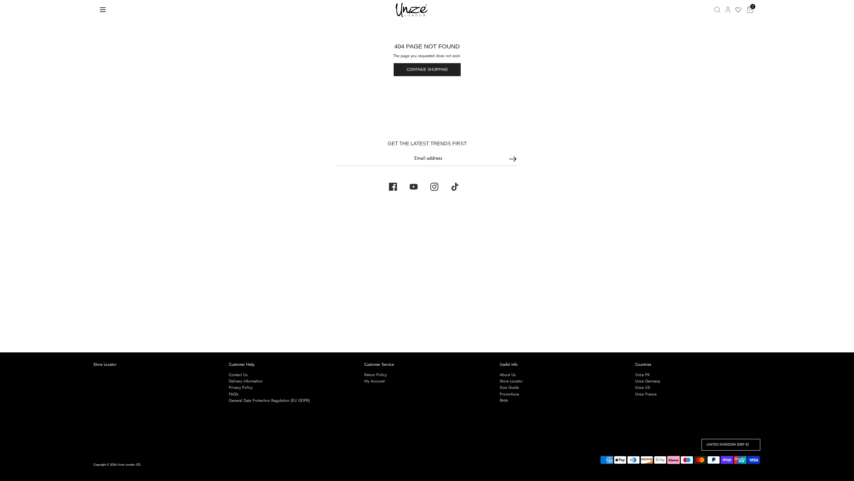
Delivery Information (246, 381)
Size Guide (509, 387)
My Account (374, 381)
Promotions (509, 394)
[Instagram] (434, 187)
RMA (504, 400)
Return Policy (375, 375)
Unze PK (642, 375)
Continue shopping (427, 69)
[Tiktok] (455, 187)
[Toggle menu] (102, 9)
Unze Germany (647, 381)
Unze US (642, 387)
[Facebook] (393, 187)
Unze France (646, 394)
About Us (508, 375)
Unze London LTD (129, 464)
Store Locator (104, 364)
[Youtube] (414, 187)
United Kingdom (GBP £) (728, 444)
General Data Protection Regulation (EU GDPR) (269, 400)
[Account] (728, 9)
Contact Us (238, 375)
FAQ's (234, 394)
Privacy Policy (241, 387)
